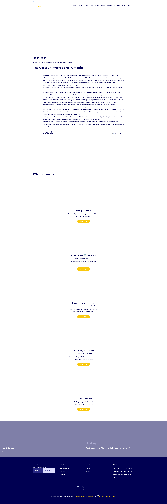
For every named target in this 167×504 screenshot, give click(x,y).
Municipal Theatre (83, 210)
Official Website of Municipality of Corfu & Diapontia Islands (123, 470)
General (124, 5)
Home (74, 5)
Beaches (109, 5)
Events (97, 5)
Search (80, 5)
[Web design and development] (107, 496)
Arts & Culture (88, 5)
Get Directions (119, 133)
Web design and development (84, 496)
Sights (103, 5)
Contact (62, 474)
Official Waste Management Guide (122, 476)
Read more (83, 221)
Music (88, 468)
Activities (117, 5)
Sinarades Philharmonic (83, 398)
